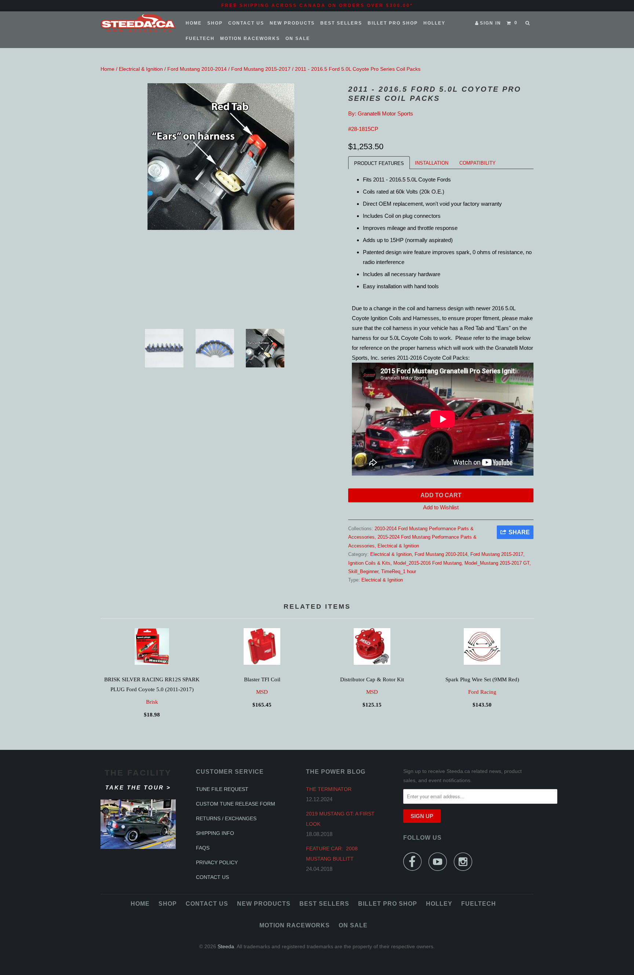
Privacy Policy (217, 862)
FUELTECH (200, 38)
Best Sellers (341, 23)
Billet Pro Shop (393, 23)
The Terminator (328, 789)
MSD (262, 692)
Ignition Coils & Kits (369, 563)
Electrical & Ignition (141, 69)
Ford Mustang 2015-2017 (261, 69)
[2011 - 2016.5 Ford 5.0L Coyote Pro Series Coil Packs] (221, 156)
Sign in (490, 23)
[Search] (528, 23)
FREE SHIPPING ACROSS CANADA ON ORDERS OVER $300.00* (317, 5)
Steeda (226, 946)
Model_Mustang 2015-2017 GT (496, 563)
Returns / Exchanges (226, 818)
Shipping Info (215, 833)
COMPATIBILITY (477, 163)
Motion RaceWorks (250, 38)
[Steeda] (138, 23)
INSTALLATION (431, 163)
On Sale (297, 38)
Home (194, 23)
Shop (215, 23)
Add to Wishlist (441, 507)
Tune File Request (222, 789)
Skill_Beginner (363, 571)
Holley (434, 23)
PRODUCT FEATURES (379, 163)
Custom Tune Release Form (235, 804)
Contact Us (246, 23)
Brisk (152, 702)
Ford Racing (482, 692)
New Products (292, 23)
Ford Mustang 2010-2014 (197, 69)
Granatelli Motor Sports (385, 113)
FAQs (202, 848)
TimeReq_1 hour (398, 571)
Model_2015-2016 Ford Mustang (427, 563)
